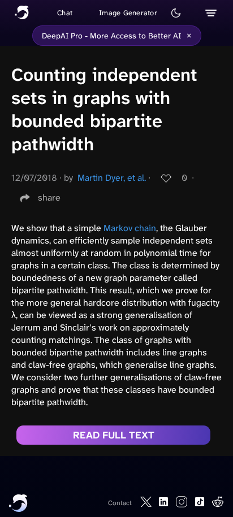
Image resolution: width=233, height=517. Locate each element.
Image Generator (128, 13)
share (49, 197)
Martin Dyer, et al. (111, 178)
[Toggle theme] (176, 13)
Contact (120, 502)
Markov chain (129, 228)
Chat (64, 13)
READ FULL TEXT (113, 435)
